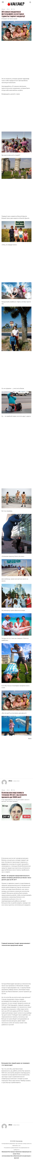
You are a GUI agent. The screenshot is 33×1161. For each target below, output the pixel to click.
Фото (29, 738)
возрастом (5, 864)
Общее (3, 9)
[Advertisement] (16, 59)
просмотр (26, 78)
